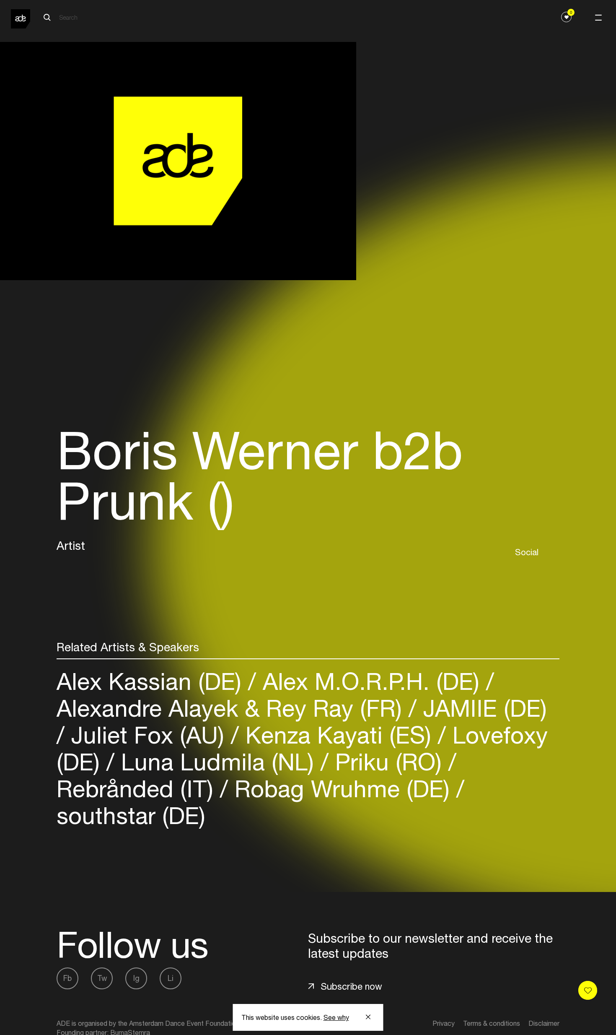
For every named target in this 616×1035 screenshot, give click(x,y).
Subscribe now (351, 986)
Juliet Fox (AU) (148, 735)
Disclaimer (543, 1023)
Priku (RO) (388, 761)
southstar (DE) (131, 815)
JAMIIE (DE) (482, 708)
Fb (67, 978)
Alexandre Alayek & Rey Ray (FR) (233, 708)
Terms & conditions (491, 1023)
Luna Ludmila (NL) (217, 761)
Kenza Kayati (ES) (338, 735)
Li (170, 978)
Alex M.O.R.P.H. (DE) (371, 681)
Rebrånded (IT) (138, 788)
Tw (102, 978)
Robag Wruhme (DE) (342, 788)
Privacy (443, 1023)
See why (336, 1017)
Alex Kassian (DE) (152, 681)
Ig (136, 978)
